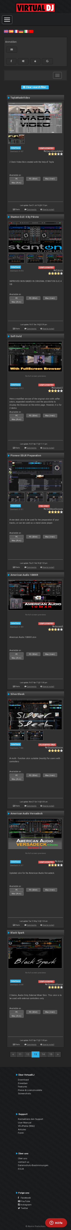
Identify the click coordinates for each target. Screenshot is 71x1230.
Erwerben (23, 1083)
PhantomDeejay (55, 747)
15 (51, 1054)
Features (22, 1086)
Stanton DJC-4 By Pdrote (24, 217)
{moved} (59, 626)
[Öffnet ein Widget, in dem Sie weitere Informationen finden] (56, 1223)
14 (43, 1054)
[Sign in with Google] (47, 61)
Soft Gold (15, 336)
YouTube (25, 1201)
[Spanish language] (11, 31)
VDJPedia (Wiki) (26, 1126)
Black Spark (17, 932)
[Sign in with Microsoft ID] (23, 61)
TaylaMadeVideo (20, 97)
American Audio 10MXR (24, 575)
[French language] (16, 31)
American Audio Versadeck (26, 813)
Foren (21, 1132)
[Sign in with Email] (11, 50)
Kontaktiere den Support (30, 1119)
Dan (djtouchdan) (54, 151)
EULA (21, 1168)
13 (35, 1054)
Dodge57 (58, 388)
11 (20, 1054)
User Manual (24, 1122)
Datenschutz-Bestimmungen (33, 1165)
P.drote (59, 270)
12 (27, 1054)
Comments (31, 209)
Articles (22, 1129)
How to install (48, 209)
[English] (6, 31)
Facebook (25, 1197)
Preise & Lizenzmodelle (30, 1090)
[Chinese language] (31, 31)
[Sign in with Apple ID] (35, 61)
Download (23, 1079)
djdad (60, 861)
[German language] (21, 31)
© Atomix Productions (36, 1226)
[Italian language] (26, 31)
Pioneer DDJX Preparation (25, 455)
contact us (23, 1162)
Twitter (24, 1208)
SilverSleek (17, 694)
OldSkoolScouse (54, 509)
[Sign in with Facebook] (11, 61)
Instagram (26, 1204)
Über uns (22, 1158)
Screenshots (24, 1093)
